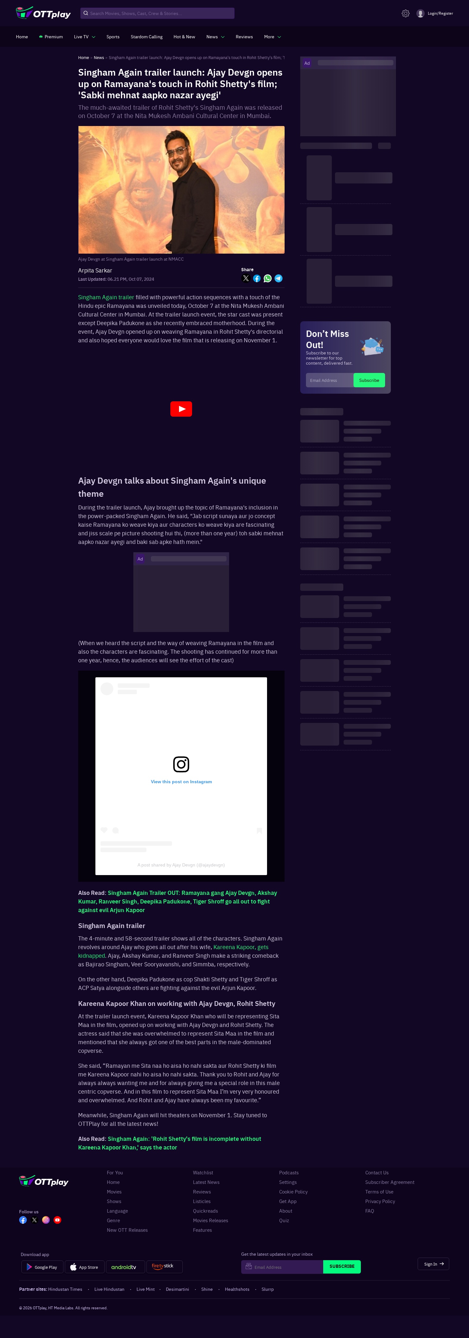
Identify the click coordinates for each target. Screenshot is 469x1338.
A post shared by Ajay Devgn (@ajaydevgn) (181, 864)
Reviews (202, 1191)
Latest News (206, 1182)
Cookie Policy (293, 1191)
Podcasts (289, 1172)
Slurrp (268, 1289)
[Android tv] (125, 1266)
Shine (207, 1289)
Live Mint (146, 1289)
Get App (288, 1201)
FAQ (369, 1211)
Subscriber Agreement (389, 1182)
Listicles (202, 1201)
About (285, 1211)
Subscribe (369, 380)
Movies (114, 1191)
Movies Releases (210, 1220)
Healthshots (237, 1289)
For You (115, 1172)
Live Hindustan (109, 1289)
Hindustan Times (65, 1289)
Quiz (284, 1220)
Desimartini (177, 1289)
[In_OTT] (46, 1220)
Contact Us (377, 1172)
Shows (114, 1201)
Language (117, 1211)
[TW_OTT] (34, 1220)
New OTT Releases (127, 1230)
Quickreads (205, 1211)
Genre (113, 1220)
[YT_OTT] (57, 1220)
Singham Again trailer (107, 297)
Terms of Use (379, 1191)
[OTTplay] (43, 13)
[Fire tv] (164, 1266)
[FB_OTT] (23, 1220)
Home (113, 1182)
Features (202, 1230)
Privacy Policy (380, 1201)
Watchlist (203, 1172)
